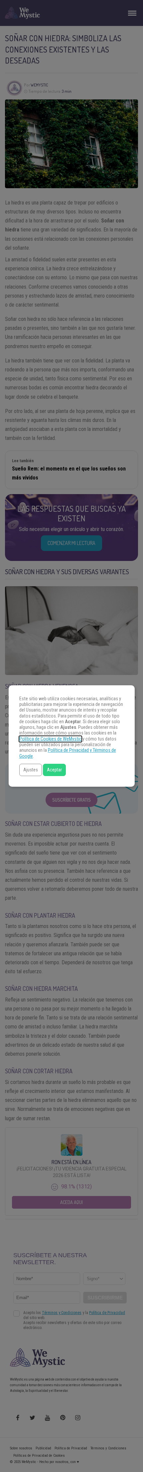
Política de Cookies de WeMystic (50, 739)
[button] (30, 770)
